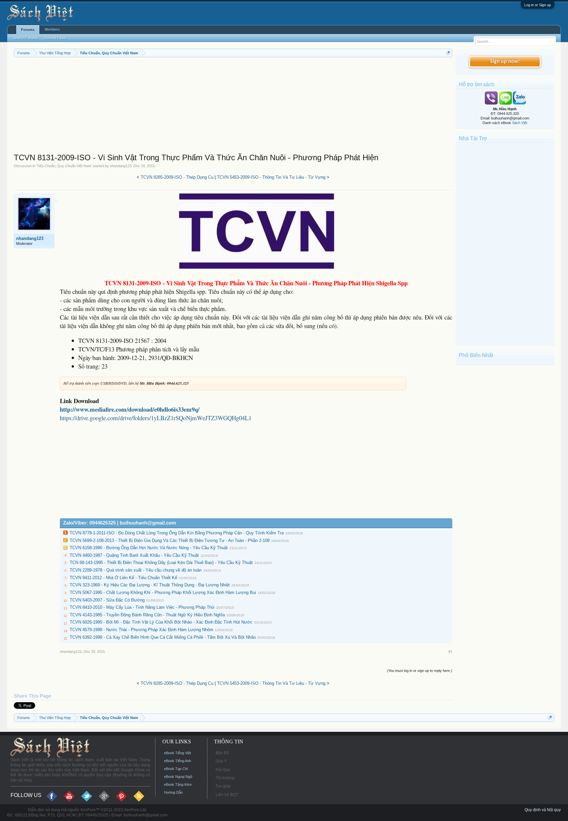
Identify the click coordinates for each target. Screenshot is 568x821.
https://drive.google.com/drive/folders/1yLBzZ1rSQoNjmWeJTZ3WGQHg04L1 (155, 418)
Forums (28, 30)
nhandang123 (120, 166)
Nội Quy (223, 769)
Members (52, 29)
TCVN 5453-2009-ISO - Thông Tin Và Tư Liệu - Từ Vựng (271, 177)
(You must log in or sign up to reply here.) (419, 671)
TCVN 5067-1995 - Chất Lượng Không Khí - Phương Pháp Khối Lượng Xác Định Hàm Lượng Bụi (163, 592)
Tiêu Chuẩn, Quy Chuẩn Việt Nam (64, 166)
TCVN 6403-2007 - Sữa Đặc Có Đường (107, 600)
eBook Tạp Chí (176, 769)
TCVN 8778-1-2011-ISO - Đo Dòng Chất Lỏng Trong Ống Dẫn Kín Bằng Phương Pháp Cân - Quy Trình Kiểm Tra (177, 532)
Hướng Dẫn (173, 792)
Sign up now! (505, 61)
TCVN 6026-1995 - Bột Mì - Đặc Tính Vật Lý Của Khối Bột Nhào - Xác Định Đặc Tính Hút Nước (161, 622)
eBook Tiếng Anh (177, 761)
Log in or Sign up (537, 5)
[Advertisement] (211, 107)
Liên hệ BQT (227, 794)
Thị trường (225, 778)
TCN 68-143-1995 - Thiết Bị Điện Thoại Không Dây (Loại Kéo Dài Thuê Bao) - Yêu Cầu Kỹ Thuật (161, 562)
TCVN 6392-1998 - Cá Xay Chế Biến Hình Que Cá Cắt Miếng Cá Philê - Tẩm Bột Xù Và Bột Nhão (163, 637)
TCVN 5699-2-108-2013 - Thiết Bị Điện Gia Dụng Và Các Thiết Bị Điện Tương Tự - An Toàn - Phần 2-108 (170, 540)
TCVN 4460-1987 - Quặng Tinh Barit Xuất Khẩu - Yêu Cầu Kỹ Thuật (134, 555)
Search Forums (25, 38)
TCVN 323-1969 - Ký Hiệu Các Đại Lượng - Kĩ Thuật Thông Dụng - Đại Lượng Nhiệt (150, 584)
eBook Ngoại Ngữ (178, 777)
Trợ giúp (223, 786)
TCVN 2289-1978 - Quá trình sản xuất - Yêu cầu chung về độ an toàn (135, 570)
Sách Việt (519, 123)
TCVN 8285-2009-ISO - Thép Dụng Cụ (177, 177)
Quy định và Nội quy (543, 810)
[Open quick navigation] (448, 53)
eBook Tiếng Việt (177, 753)
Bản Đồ (222, 753)
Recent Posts (55, 38)
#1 (450, 652)
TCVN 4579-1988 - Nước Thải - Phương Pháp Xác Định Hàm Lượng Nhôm (141, 629)
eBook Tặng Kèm (178, 784)
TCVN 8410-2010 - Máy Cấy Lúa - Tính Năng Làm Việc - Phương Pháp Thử (142, 607)
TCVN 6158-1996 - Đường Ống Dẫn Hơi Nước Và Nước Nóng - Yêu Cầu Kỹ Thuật (149, 547)
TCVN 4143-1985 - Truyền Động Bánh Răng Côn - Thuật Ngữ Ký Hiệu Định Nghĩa (147, 614)
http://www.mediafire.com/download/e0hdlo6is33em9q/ (130, 409)
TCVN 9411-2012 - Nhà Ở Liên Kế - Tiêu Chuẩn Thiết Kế (123, 577)
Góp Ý (221, 761)
